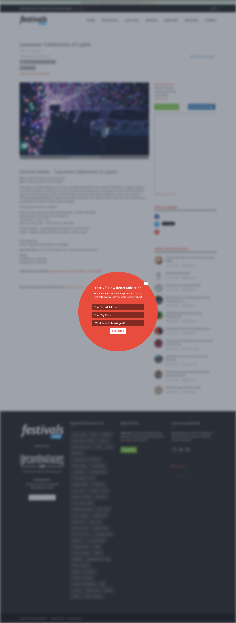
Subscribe (118, 330)
